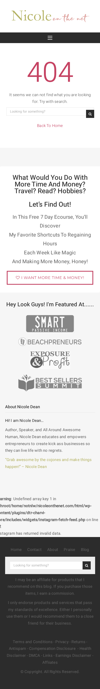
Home (16, 550)
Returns (78, 642)
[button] (50, 37)
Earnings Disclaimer (73, 655)
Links (48, 655)
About (52, 550)
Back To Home (50, 126)
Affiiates (50, 662)
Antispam (17, 648)
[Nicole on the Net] (50, 15)
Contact (34, 550)
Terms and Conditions (33, 642)
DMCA (34, 655)
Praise (69, 550)
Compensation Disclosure (53, 648)
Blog (85, 550)
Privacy (61, 642)
